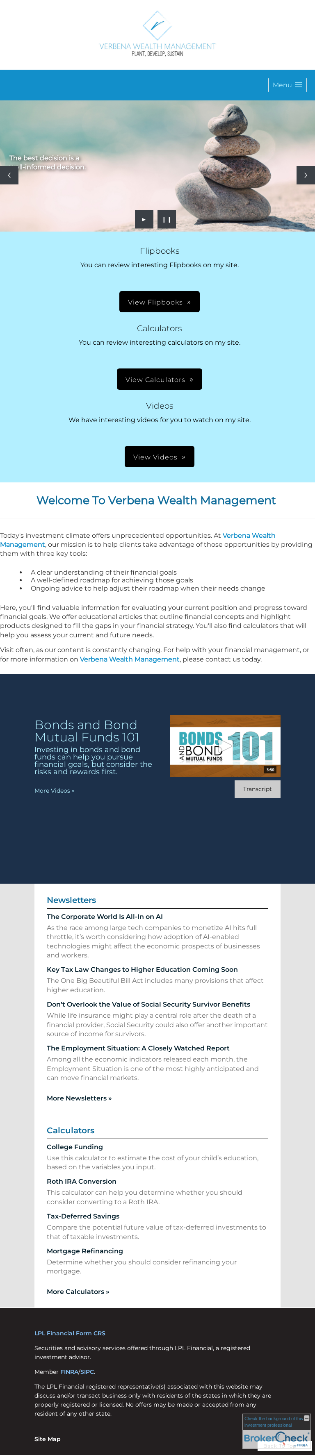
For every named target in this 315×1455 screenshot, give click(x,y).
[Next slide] (306, 175)
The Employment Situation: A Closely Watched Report (138, 1048)
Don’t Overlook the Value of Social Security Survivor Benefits (148, 1004)
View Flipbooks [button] (155, 302)
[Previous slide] (9, 175)
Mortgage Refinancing (85, 1251)
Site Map (47, 1439)
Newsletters (71, 900)
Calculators (70, 1130)
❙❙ (167, 219)
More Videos (54, 790)
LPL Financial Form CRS (69, 1333)
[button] (287, 85)
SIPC (87, 1371)
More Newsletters (79, 1098)
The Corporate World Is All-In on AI (105, 917)
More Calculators (78, 1292)
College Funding (75, 1147)
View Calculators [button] (155, 380)
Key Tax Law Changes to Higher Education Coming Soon (142, 969)
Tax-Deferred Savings (83, 1216)
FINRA (69, 1371)
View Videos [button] (155, 457)
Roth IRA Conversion (81, 1181)
